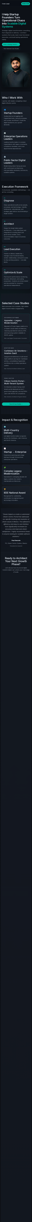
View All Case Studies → (16, 404)
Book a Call (25, 3)
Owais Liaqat (6, 4)
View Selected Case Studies (11, 48)
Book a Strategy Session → (11, 44)
